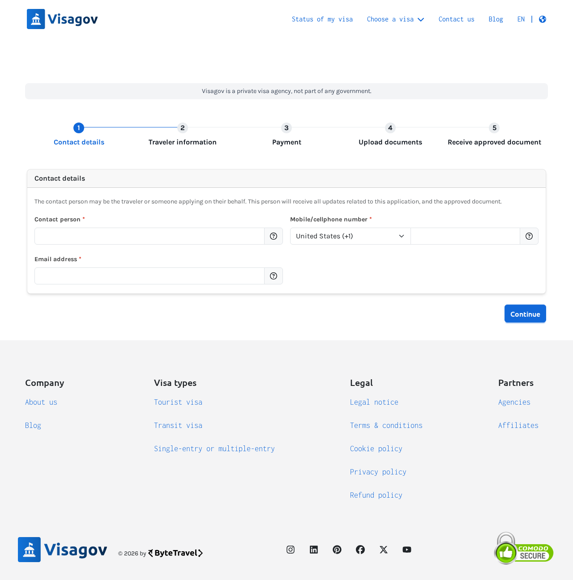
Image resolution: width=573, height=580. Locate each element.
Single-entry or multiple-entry (214, 449)
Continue (525, 313)
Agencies (514, 402)
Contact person (59, 219)
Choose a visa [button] (390, 19)
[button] (531, 19)
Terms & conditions (386, 425)
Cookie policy (376, 449)
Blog (496, 19)
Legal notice (374, 402)
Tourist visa (178, 402)
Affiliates (518, 425)
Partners (516, 382)
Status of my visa (322, 19)
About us (41, 402)
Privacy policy (378, 472)
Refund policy (376, 495)
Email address (57, 259)
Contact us (457, 19)
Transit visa (178, 425)
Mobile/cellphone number (331, 219)
